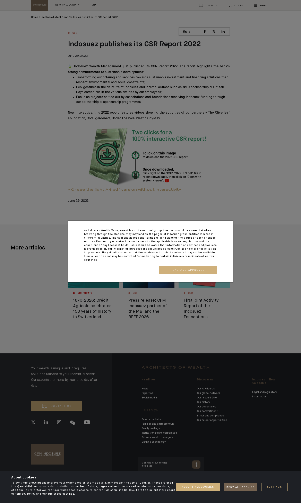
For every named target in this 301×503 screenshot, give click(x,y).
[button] (188, 270)
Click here (136, 490)
